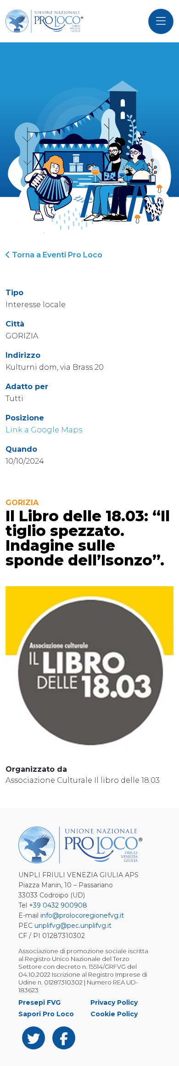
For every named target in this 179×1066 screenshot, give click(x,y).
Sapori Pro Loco (46, 1014)
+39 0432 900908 (58, 905)
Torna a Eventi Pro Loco (56, 254)
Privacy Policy (114, 1002)
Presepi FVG (39, 1002)
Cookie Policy (114, 1014)
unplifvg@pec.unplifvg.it (73, 925)
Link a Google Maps (44, 429)
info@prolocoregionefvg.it (82, 915)
